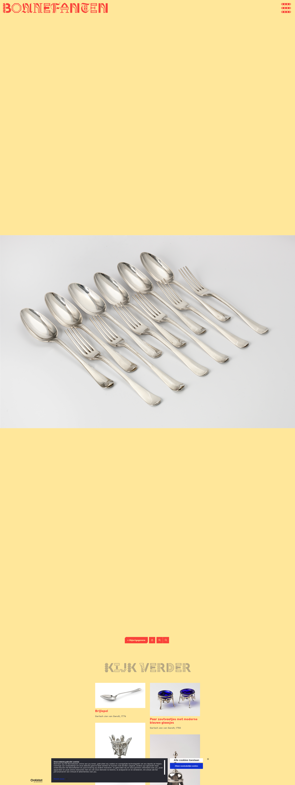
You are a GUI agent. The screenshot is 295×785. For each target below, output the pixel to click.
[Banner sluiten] (208, 759)
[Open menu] (290, 8)
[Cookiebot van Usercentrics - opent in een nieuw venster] (37, 780)
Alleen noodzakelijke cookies (186, 766)
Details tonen (59, 779)
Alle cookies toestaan (186, 760)
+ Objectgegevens (136, 640)
